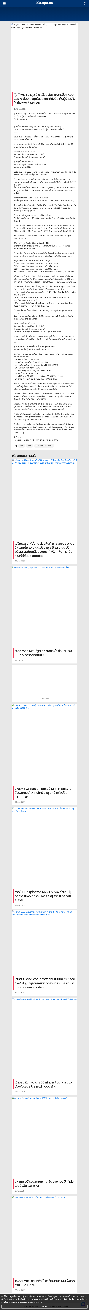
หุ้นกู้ (21, 445)
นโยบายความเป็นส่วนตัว (16, 1299)
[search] (85, 3)
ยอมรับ (44, 1306)
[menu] (4, 3)
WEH (29, 445)
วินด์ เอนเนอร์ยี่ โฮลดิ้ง (44, 445)
